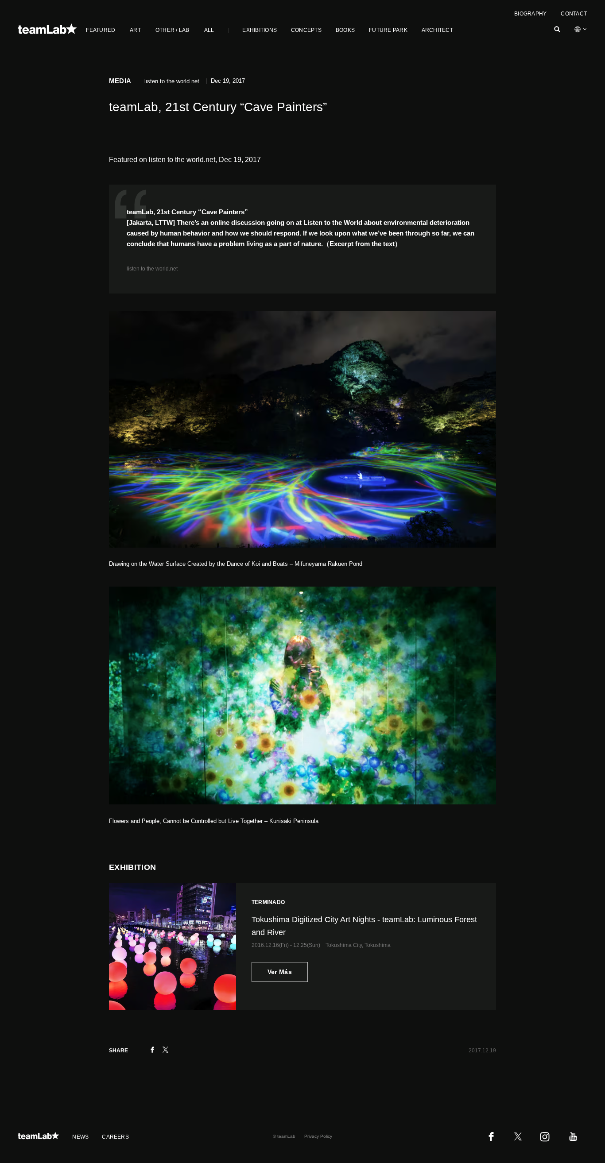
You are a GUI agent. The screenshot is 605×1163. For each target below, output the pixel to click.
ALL (209, 30)
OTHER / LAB (172, 30)
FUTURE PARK (388, 30)
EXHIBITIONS (259, 30)
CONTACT (574, 14)
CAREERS (115, 1137)
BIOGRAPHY (530, 14)
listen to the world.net (152, 269)
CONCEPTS (306, 30)
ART (135, 30)
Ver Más (280, 971)
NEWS (80, 1137)
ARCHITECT (437, 30)
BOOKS (345, 30)
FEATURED (100, 30)
